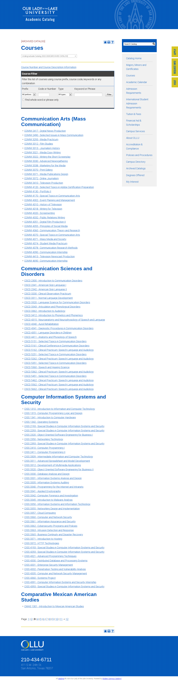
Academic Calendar (136, 82)
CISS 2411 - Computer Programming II (44, 452)
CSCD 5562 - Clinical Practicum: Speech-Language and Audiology (59, 384)
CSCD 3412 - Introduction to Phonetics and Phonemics (53, 315)
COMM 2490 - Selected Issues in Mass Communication (53, 135)
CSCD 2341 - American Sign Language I (45, 285)
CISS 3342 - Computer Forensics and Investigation (51, 495)
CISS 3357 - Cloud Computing (40, 512)
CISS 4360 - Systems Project (40, 577)
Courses (130, 75)
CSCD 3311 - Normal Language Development (48, 297)
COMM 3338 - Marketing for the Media (44, 165)
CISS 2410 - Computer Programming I (44, 447)
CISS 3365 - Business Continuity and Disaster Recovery (53, 534)
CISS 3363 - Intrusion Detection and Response (49, 530)
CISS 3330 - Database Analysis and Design (47, 473)
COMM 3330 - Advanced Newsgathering (46, 161)
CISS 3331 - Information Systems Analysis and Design (53, 478)
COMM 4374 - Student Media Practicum (45, 243)
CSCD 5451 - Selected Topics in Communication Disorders (55, 376)
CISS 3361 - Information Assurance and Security (50, 521)
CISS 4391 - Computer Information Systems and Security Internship (60, 582)
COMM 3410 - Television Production (43, 182)
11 (61, 619)
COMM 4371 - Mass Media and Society (45, 239)
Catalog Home (134, 58)
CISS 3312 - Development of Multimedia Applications (52, 465)
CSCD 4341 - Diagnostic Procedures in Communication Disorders (58, 328)
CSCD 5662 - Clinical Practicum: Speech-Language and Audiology (59, 389)
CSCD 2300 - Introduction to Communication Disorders (53, 280)
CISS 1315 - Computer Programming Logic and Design (53, 413)
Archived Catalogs (136, 168)
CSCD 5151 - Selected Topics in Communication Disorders (55, 341)
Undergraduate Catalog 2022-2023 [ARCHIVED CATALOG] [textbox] (45, 56)
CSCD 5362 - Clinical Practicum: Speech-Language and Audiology (59, 371)
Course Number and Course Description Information (48, 67)
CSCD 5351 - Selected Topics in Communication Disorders (55, 363)
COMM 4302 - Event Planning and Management (49, 200)
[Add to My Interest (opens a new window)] (105, 42)
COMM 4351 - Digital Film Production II (45, 221)
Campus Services (135, 131)
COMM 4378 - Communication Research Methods (51, 247)
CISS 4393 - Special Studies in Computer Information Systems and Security (64, 586)
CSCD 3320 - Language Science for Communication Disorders (57, 302)
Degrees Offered (135, 175)
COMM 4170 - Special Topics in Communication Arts (52, 195)
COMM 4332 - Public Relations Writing (44, 217)
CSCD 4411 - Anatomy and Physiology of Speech (50, 337)
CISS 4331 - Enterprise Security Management (48, 564)
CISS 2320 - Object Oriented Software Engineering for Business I (58, 434)
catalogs (61, 679)
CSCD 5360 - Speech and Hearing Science (47, 367)
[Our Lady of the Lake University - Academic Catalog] (40, 20)
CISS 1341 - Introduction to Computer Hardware (50, 417)
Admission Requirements (133, 90)
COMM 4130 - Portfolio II (37, 191)
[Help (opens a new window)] (112, 42)
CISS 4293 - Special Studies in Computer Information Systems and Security (64, 551)
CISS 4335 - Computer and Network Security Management (55, 573)
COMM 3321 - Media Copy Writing (42, 152)
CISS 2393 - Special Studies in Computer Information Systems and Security (64, 443)
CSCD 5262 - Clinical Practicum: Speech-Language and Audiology (59, 358)
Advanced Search (146, 48)
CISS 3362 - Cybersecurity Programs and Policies (50, 525)
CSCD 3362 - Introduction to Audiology (44, 311)
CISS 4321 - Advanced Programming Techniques (50, 556)
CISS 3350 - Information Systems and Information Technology (57, 504)
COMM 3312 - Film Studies (38, 143)
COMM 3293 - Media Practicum (41, 139)
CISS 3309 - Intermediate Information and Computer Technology (58, 456)
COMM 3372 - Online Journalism (41, 178)
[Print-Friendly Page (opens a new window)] (108, 42)
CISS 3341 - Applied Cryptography (42, 491)
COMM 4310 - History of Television (43, 204)
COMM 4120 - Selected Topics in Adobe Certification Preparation (59, 187)
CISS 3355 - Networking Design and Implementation (52, 508)
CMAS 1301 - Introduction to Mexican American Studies (54, 606)
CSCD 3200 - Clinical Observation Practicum (47, 293)
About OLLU (132, 137)
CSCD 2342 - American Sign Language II (45, 289)
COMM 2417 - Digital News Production (45, 130)
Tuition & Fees (133, 114)
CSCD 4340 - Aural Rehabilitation (41, 324)
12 (67, 619)
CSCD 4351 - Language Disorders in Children (47, 332)
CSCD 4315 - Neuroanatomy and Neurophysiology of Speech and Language (64, 319)
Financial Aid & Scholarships (133, 122)
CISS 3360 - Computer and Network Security (48, 517)
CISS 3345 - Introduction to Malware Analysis (48, 499)
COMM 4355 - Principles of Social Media (46, 226)
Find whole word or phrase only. (42, 99)
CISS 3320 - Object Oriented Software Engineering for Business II (59, 469)
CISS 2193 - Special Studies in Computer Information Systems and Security (64, 426)
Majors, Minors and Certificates (136, 67)
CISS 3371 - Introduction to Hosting (43, 538)
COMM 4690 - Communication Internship (46, 260)
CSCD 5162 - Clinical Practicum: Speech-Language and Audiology (59, 349)
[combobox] (49, 56)
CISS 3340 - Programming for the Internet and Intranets (53, 486)
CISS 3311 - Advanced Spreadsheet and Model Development (57, 460)
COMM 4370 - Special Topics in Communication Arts (52, 234)
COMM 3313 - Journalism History (42, 148)
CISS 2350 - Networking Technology (43, 439)
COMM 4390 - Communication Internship (46, 252)
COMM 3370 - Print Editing (38, 169)
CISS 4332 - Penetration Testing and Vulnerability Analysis (55, 569)
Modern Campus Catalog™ (112, 679)
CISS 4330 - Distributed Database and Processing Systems (55, 560)
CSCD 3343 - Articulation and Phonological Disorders (52, 306)
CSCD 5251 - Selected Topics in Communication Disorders (55, 354)
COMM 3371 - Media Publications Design (46, 174)
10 (56, 619)
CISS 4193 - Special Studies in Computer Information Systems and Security (64, 547)
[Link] (175, 52)
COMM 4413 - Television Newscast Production (49, 256)
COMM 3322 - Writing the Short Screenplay (47, 156)
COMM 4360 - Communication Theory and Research (52, 230)
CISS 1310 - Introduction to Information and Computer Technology (59, 408)
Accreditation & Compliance (134, 146)
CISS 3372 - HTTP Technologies (41, 543)
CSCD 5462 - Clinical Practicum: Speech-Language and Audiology (59, 380)
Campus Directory (135, 161)
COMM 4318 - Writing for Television (43, 208)
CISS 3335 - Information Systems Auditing (46, 482)
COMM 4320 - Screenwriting (39, 213)
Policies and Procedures (139, 155)
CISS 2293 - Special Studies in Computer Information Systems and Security (64, 430)
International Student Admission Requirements (137, 103)
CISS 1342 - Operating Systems (41, 421)
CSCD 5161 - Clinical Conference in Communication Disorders (56, 345)
